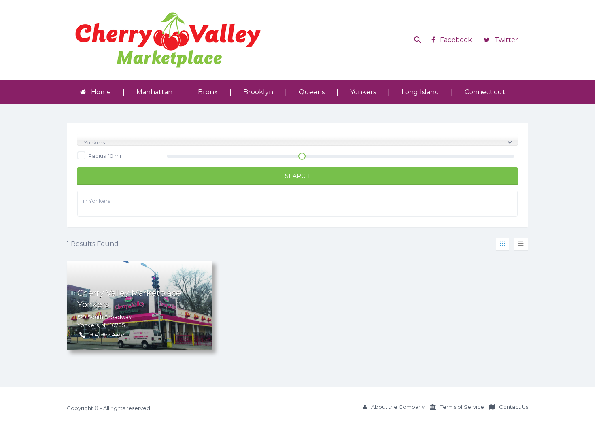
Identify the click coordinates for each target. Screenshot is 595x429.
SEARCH (297, 176)
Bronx (208, 92)
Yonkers (363, 92)
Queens (312, 92)
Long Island (420, 92)
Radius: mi (104, 156)
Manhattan (154, 92)
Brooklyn (258, 92)
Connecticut (485, 92)
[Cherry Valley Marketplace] (168, 40)
